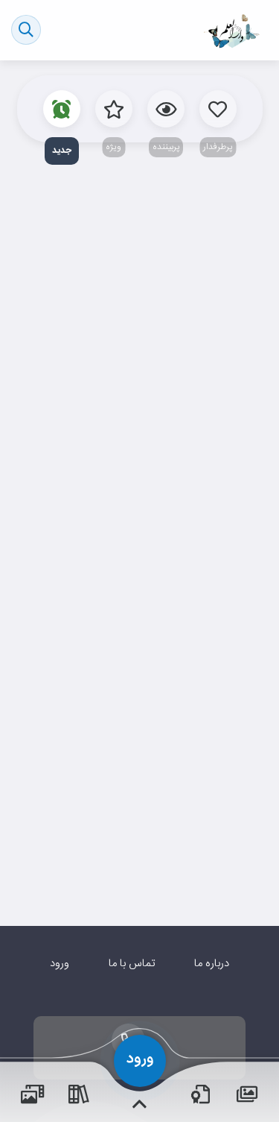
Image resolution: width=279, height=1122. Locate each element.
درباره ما (211, 963)
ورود (59, 963)
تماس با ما (132, 963)
